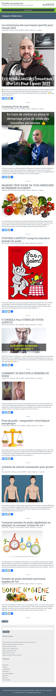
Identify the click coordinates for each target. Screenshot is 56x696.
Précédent (6, 621)
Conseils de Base (6, 669)
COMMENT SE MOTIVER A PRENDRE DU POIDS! (25, 375)
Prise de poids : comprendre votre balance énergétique (26, 422)
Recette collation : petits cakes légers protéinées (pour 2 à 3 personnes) (19, 642)
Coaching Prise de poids (15, 106)
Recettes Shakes (6, 679)
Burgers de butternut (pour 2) (9, 650)
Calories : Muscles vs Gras (8, 652)
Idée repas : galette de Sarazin (9, 646)
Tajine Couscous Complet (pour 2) (10, 648)
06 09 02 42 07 (48, 5)
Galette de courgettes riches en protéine (12, 655)
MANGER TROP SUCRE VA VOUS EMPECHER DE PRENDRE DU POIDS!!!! (28, 187)
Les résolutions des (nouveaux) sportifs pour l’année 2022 (27, 26)
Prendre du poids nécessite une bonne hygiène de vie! (24, 580)
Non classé (5, 677)
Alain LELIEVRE (19, 30)
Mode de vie (33, 30)
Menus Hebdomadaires (8, 673)
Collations (5, 667)
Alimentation (5, 664)
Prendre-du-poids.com (12, 3)
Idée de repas (6, 671)
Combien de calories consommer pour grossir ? (28, 468)
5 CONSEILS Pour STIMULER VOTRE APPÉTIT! (23, 321)
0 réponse (39, 30)
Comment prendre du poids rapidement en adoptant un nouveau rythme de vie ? (26, 524)
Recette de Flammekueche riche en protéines (13, 644)
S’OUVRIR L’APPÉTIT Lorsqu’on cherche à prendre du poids (26, 239)
